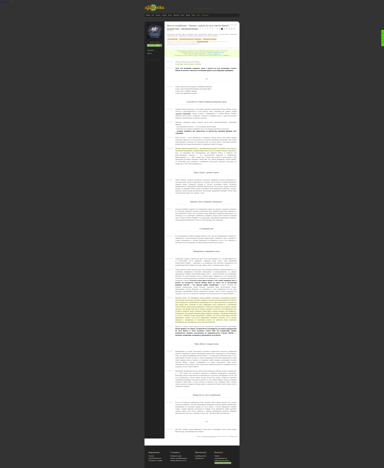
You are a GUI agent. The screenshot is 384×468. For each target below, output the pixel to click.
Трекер (188, 15)
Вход (198, 15)
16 (168, 30)
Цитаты (149, 53)
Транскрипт (150, 50)
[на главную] (154, 11)
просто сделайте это (214, 54)
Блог (153, 15)
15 (234, 28)
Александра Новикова (209, 436)
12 (226, 28)
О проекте (151, 456)
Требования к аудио (176, 456)
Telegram (217, 456)
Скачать (155, 45)
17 (170, 30)
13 (229, 28)
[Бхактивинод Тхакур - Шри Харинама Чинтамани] (154, 38)
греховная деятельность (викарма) (190, 39)
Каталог (158, 15)
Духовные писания (202, 41)
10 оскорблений (172, 39)
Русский (7, 2)
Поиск (193, 15)
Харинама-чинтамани (209, 39)
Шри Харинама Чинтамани (190, 29)
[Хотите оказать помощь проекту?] (382, 38)
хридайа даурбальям (183, 113)
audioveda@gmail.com (220, 458)
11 (224, 28)
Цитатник (176, 15)
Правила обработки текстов (178, 460)
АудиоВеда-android (200, 456)
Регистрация (205, 15)
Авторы (164, 15)
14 (231, 28)
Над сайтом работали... (155, 458)
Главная (148, 15)
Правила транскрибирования (178, 458)
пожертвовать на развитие (222, 463)
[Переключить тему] (12, 2)
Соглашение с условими (155, 460)
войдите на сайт (219, 52)
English (2, 2)
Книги (182, 15)
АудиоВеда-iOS (199, 458)
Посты (170, 15)
